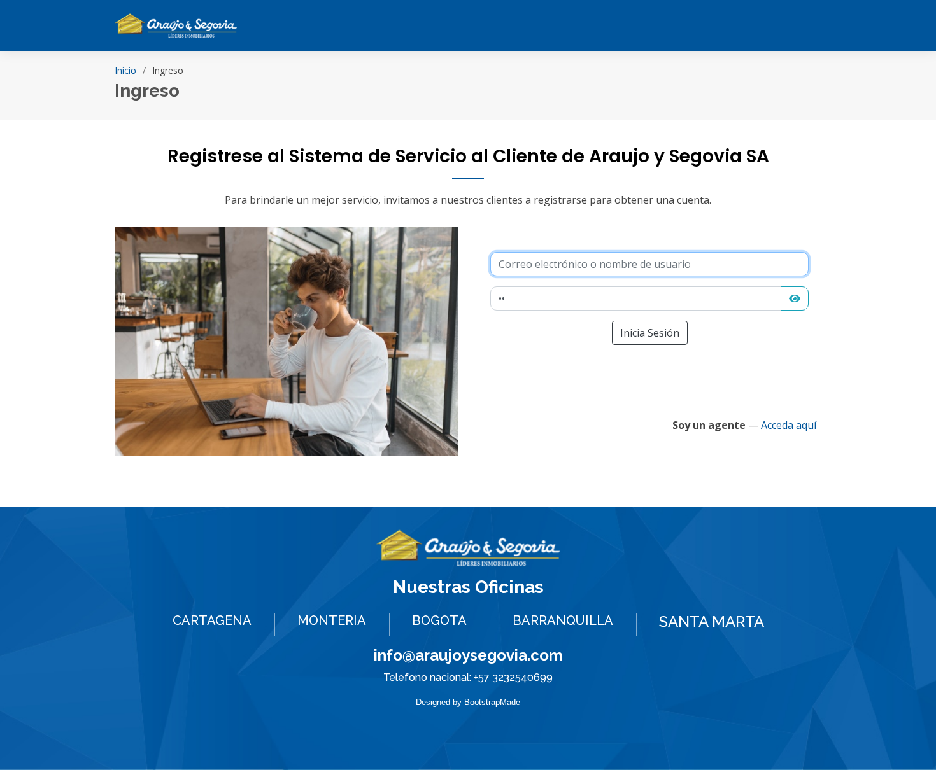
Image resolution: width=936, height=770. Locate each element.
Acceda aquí (788, 425)
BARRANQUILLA (563, 620)
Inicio (125, 70)
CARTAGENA (212, 620)
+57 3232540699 (513, 677)
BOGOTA (439, 620)
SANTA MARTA (711, 621)
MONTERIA (331, 620)
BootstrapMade (492, 702)
